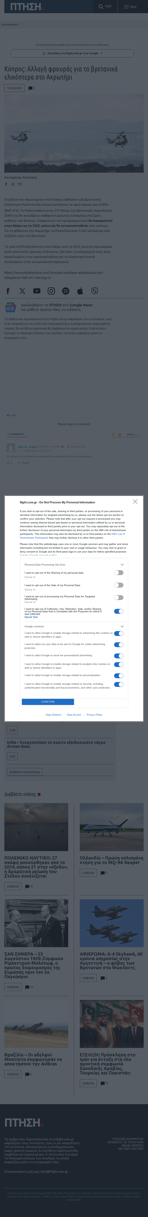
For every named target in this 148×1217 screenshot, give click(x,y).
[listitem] (74, 565)
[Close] (136, 502)
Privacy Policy (94, 714)
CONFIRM (48, 701)
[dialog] (74, 609)
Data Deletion (53, 714)
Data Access (74, 714)
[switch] (118, 572)
